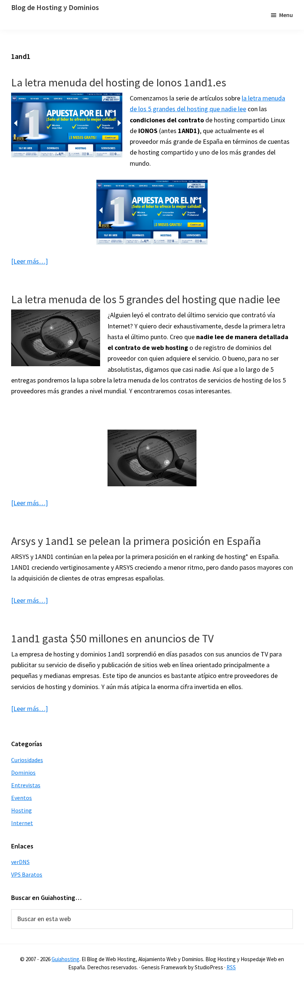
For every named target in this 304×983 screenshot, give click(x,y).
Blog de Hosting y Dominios (55, 7)
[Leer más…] (29, 261)
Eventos (21, 797)
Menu (286, 15)
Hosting (21, 810)
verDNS (20, 861)
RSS (231, 967)
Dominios (23, 772)
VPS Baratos (26, 874)
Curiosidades (27, 760)
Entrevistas (25, 785)
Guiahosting (65, 959)
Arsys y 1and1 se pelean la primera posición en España (136, 541)
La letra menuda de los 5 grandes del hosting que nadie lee (145, 299)
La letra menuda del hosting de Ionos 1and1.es (118, 82)
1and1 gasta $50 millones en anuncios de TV (112, 638)
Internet (22, 823)
